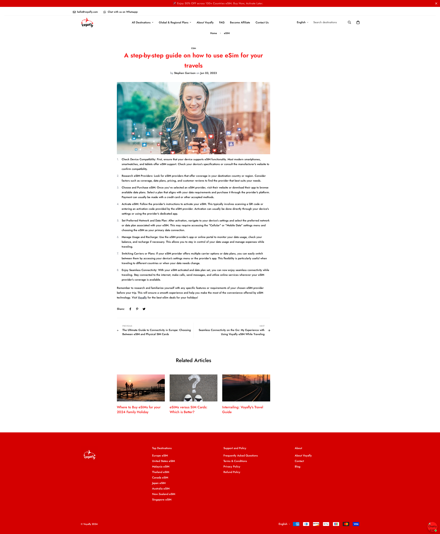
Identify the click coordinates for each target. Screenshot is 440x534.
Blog (297, 466)
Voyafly (142, 297)
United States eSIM (163, 461)
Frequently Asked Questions (240, 455)
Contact (299, 461)
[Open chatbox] (432, 527)
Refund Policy (231, 472)
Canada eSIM (160, 477)
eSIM (227, 33)
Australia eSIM (160, 489)
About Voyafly (205, 22)
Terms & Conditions (235, 461)
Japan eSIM (159, 483)
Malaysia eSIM (160, 466)
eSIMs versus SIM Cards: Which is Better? (188, 410)
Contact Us (262, 22)
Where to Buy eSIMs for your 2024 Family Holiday (139, 410)
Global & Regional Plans (173, 22)
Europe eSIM (160, 455)
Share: (121, 309)
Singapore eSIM (161, 500)
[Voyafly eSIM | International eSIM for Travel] (87, 22)
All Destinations (141, 22)
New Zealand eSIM (163, 494)
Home (213, 33)
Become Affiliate (240, 22)
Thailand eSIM (160, 472)
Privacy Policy (231, 466)
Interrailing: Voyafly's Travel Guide (242, 410)
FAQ (221, 22)
